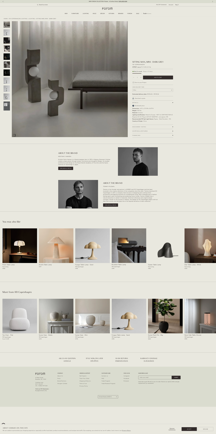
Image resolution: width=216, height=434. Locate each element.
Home (6, 18)
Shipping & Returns (85, 381)
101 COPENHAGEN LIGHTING (18, 18)
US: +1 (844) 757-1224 (41, 385)
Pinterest (126, 381)
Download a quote (140, 98)
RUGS (94, 13)
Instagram (127, 376)
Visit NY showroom (161, 4)
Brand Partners (61, 381)
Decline (205, 429)
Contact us (105, 376)
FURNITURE (75, 13)
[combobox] (44, 5)
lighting (32, 18)
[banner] (108, 1)
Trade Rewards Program (108, 383)
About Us (60, 376)
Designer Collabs (62, 383)
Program (147, 13)
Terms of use (83, 383)
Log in (139, 67)
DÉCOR (102, 13)
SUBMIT (176, 377)
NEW (66, 13)
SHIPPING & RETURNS (140, 131)
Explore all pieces (65, 168)
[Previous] (3, 1)
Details (135, 102)
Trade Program (106, 381)
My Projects (83, 376)
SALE (137, 13)
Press (58, 378)
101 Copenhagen (138, 64)
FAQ (103, 378)
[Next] (212, 1)
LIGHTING (86, 13)
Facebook (126, 378)
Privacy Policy (126, 430)
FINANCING (136, 135)
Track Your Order (84, 378)
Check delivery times (138, 87)
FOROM (129, 13)
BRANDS (120, 13)
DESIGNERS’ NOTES (139, 126)
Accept (189, 429)
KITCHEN (111, 13)
